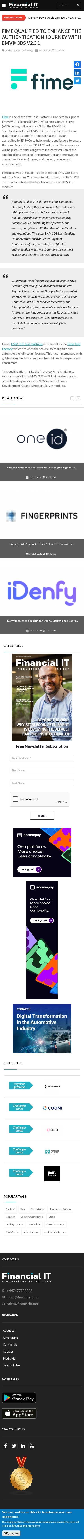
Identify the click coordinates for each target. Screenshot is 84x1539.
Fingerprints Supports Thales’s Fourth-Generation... (42, 544)
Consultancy (37, 1209)
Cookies (8, 1351)
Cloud (52, 1216)
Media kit (9, 1358)
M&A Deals (12, 1232)
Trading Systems (14, 1224)
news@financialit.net (23, 1297)
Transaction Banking (60, 1209)
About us (8, 1330)
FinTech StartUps (55, 1224)
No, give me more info (26, 1525)
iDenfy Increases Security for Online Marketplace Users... (42, 620)
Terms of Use (11, 1365)
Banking (10, 1209)
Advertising (10, 1337)
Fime (5, 117)
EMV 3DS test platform (27, 344)
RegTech (10, 1216)
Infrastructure (31, 1232)
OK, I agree (11, 1533)
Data (22, 1209)
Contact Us (10, 1344)
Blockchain (35, 1224)
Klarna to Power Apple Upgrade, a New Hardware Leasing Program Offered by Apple (55, 17)
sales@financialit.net (22, 1303)
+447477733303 (19, 1290)
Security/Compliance (32, 1216)
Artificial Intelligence (55, 1232)
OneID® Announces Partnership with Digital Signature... (42, 467)
